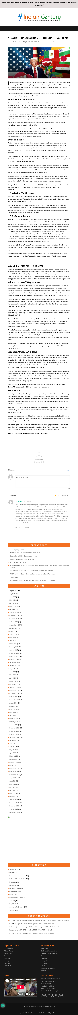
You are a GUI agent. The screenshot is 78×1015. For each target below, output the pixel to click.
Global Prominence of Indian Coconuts (22, 559)
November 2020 (14, 806)
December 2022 (14, 728)
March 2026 (13, 606)
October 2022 (13, 734)
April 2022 (12, 753)
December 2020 (14, 803)
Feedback (7, 958)
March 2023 (13, 718)
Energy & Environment (16, 888)
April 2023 (12, 715)
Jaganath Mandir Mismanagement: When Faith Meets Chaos (36, 924)
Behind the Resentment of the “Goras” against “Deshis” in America (48, 920)
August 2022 (13, 740)
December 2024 (14, 653)
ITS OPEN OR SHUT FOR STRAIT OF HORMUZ (36, 930)
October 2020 (13, 809)
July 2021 (12, 781)
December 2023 (14, 690)
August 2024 (13, 665)
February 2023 (13, 722)
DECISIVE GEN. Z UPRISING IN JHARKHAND (25, 553)
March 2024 (13, 681)
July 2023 (12, 706)
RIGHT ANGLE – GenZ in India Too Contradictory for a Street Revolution (32, 574)
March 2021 (13, 793)
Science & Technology (16, 907)
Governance (41, 42)
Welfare (11, 910)
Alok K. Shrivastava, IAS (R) (18, 42)
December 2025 (14, 615)
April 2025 (12, 640)
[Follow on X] (49, 995)
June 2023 (12, 709)
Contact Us (7, 966)
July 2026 (12, 594)
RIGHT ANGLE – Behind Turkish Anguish (41, 933)
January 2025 (13, 650)
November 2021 (14, 768)
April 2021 (12, 790)
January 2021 (13, 800)
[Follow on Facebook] (42, 995)
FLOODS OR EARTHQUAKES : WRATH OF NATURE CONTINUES (31, 571)
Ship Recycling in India (17, 550)
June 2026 (12, 597)
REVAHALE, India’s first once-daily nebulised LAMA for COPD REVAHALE (33, 580)
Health (11, 894)
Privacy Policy (8, 951)
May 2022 (12, 750)
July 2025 (12, 631)
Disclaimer (7, 956)
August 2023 (13, 703)
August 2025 (13, 628)
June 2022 (12, 746)
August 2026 (13, 590)
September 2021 (14, 775)
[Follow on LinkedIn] (52, 995)
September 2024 (14, 662)
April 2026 (12, 603)
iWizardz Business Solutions (47, 1006)
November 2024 (14, 656)
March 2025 (13, 644)
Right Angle (12, 904)
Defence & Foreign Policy (17, 879)
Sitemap (6, 961)
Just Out (12, 901)
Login (68, 470)
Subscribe (7, 963)
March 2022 (13, 756)
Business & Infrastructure (17, 876)
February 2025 (13, 647)
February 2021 (13, 796)
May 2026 (12, 600)
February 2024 (13, 684)
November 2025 (14, 619)
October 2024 (13, 659)
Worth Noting (14, 577)
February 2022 (13, 759)
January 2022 (13, 762)
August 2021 (13, 778)
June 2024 (12, 672)
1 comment (50, 42)
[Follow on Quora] (59, 995)
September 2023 (14, 700)
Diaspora (12, 882)
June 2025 (12, 634)
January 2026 (13, 612)
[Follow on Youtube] (56, 995)
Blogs (11, 872)
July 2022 (12, 743)
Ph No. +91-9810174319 (48, 988)
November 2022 (14, 731)
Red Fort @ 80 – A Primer (18, 562)
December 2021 (14, 765)
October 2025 (13, 622)
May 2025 (12, 637)
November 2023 (14, 693)
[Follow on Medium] (62, 995)
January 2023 (13, 725)
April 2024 (12, 678)
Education (12, 885)
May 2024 (12, 675)
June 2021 (12, 784)
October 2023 (13, 697)
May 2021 (12, 787)
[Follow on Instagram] (45, 995)
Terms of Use (8, 953)
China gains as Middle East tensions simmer (23, 556)
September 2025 (14, 625)
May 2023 (12, 712)
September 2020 (14, 812)
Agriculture (12, 869)
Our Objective (8, 948)
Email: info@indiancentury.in (49, 991)
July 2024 (12, 668)
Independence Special (16, 897)
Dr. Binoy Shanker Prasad (17, 920)
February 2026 (13, 609)
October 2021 (13, 771)
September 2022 (14, 737)
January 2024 (13, 687)
